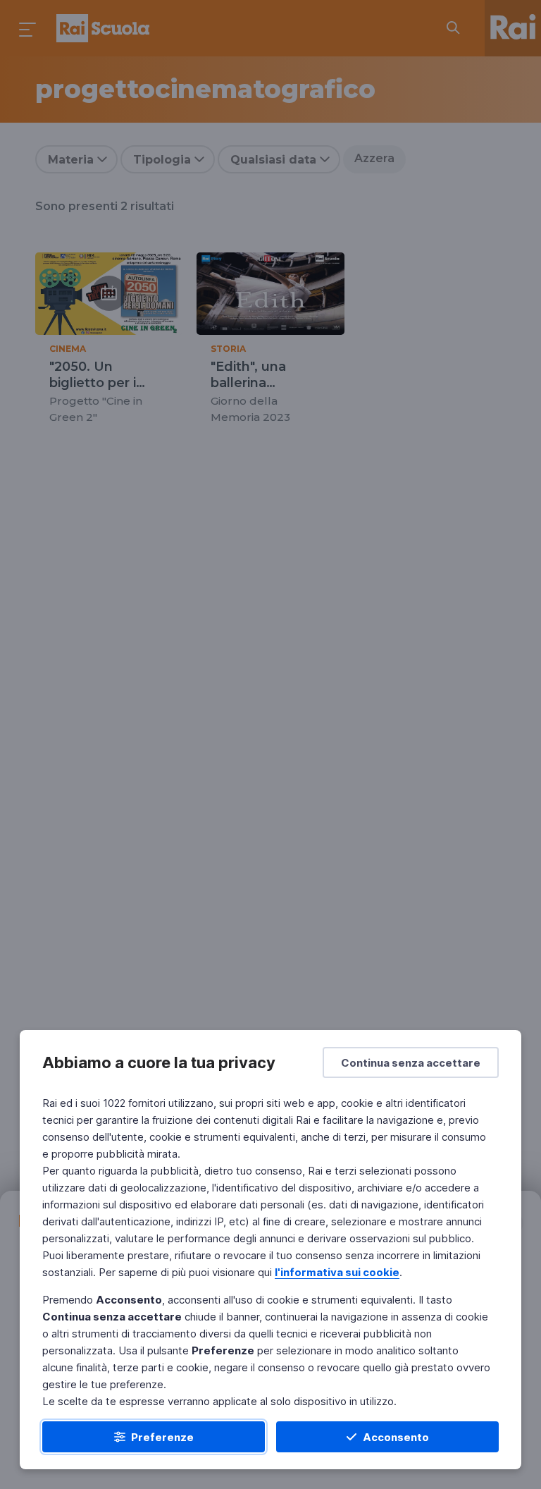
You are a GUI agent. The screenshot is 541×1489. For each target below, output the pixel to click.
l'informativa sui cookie (337, 1272)
